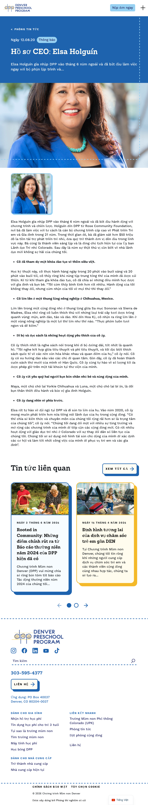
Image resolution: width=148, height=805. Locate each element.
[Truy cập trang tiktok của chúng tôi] (57, 650)
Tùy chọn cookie (85, 787)
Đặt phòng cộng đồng (86, 735)
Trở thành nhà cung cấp (29, 764)
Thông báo (47, 40)
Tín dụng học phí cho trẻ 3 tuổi (35, 725)
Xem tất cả (117, 469)
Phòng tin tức (26, 29)
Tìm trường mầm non (27, 737)
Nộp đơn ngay (122, 8)
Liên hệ (21, 684)
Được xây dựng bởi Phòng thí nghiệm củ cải (59, 800)
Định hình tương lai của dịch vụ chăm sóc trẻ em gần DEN (104, 536)
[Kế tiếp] (86, 605)
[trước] (59, 605)
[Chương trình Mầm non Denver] (17, 8)
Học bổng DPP (21, 749)
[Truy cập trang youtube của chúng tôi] (46, 651)
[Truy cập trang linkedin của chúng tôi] (35, 650)
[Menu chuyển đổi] (143, 7)
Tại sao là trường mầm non (32, 731)
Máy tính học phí (24, 743)
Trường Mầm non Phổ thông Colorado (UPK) (91, 721)
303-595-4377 (26, 673)
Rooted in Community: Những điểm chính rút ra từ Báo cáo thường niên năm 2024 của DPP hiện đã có (38, 544)
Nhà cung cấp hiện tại (27, 770)
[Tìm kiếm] (133, 661)
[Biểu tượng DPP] (37, 636)
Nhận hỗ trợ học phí (26, 719)
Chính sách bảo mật (50, 787)
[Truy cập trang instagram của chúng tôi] (13, 650)
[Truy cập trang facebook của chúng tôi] (24, 650)
